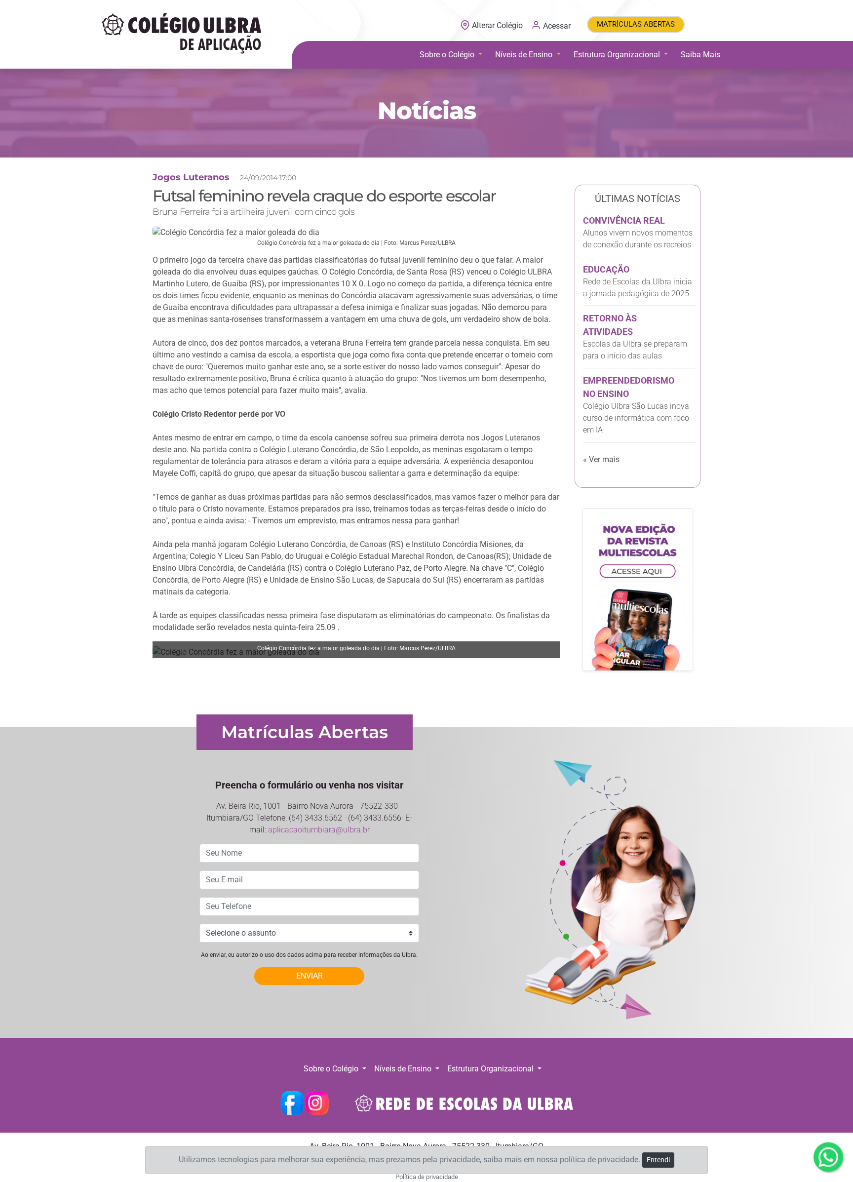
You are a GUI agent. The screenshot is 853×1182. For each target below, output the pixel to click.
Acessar (556, 25)
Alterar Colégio (497, 25)
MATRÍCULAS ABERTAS (636, 24)
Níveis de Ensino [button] (524, 54)
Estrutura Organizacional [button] (618, 54)
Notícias (427, 110)
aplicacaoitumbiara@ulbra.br (319, 829)
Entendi (658, 1160)
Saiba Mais (700, 54)
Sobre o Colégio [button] (448, 54)
